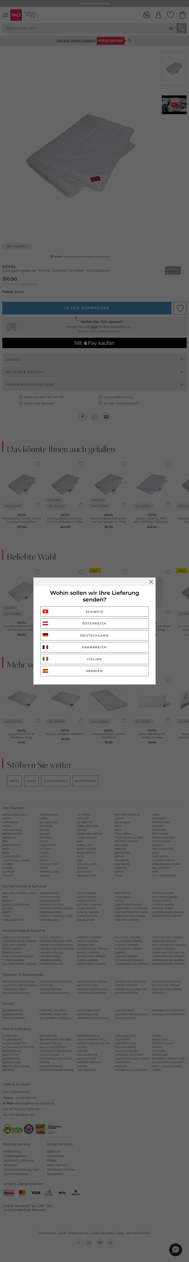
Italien (94, 659)
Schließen (151, 582)
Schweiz (94, 611)
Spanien (94, 671)
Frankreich (94, 647)
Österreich (94, 623)
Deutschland (94, 635)
